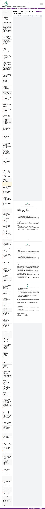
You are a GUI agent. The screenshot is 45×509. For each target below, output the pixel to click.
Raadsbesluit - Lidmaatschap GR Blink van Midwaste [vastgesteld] (7, 80)
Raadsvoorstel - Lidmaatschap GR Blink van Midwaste (7, 71)
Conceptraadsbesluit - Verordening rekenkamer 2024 (7, 187)
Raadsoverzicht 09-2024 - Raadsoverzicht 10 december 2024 (7, 457)
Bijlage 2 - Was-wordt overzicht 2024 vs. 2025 (7, 116)
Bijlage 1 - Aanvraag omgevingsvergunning (7, 363)
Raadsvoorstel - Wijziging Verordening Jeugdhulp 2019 (6, 380)
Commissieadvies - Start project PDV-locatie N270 (7, 448)
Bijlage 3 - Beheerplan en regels (6, 369)
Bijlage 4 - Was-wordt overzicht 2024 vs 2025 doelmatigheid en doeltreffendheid (7, 172)
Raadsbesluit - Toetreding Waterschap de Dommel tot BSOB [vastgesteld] (7, 42)
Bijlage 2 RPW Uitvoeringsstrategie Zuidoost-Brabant (6, 427)
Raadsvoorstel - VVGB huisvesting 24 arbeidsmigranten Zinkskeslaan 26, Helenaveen (6, 340)
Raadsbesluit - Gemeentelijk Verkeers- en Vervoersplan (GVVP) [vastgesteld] (7, 292)
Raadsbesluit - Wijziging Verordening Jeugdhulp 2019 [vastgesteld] (6, 388)
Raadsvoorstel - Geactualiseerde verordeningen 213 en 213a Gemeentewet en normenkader (7, 127)
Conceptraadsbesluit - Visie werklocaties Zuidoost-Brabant (7, 412)
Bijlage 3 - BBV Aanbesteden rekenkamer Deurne (6, 206)
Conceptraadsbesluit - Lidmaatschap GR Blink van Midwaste (7, 75)
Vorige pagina (39, 11)
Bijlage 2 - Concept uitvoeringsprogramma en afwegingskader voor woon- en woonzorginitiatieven (7, 264)
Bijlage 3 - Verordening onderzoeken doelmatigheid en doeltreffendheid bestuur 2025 (7, 166)
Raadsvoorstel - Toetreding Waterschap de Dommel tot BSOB (7, 34)
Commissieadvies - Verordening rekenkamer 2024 (7, 194)
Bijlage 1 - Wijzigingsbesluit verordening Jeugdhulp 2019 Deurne (7, 396)
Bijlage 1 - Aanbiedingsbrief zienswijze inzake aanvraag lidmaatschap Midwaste (7, 88)
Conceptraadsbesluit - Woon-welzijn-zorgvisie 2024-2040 (7, 248)
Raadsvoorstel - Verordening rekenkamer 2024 (7, 183)
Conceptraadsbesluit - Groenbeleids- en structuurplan (7, 316)
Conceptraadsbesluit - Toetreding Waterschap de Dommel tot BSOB (7, 37)
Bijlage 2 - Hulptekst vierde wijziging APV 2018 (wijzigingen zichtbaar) (7, 236)
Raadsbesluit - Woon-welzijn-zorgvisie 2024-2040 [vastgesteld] (7, 251)
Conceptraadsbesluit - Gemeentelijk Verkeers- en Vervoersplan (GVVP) (7, 287)
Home (8, 8)
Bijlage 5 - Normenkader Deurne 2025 (6, 176)
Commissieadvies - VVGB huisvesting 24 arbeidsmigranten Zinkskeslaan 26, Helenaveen (7, 359)
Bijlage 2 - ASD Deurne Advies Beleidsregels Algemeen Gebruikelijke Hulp (7, 401)
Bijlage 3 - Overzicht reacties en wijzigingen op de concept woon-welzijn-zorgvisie (7, 270)
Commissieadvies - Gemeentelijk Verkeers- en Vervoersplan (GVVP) (7, 295)
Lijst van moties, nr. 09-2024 (7, 482)
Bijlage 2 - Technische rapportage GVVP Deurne (7, 303)
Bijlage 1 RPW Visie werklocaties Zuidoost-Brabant (7, 423)
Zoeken (27, 2)
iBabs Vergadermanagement (32, 508)
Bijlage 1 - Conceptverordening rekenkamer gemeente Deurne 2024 (7, 199)
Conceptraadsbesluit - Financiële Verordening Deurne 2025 (7, 100)
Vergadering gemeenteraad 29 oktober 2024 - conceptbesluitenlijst (6, 468)
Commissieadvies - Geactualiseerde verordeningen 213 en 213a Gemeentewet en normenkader (7, 145)
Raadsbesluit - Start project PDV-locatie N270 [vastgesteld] (7, 444)
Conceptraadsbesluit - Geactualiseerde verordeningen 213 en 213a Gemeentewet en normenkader (7, 132)
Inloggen (40, 508)
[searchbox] (33, 4)
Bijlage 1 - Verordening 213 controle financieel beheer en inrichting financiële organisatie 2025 (6, 152)
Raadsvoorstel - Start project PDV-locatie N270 (7, 437)
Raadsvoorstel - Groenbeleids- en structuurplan (6, 313)
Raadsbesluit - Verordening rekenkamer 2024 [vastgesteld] (7, 191)
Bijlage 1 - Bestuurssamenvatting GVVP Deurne (6, 299)
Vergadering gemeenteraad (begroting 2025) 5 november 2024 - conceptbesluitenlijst (6, 472)
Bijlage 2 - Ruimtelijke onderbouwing (5, 366)
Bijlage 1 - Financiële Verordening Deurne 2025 (7, 112)
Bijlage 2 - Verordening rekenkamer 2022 (7, 203)
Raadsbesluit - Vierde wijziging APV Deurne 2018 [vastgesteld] (6, 222)
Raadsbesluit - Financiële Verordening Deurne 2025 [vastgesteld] (7, 105)
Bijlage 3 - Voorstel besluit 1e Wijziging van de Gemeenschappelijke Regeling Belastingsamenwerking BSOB (7, 63)
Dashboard (4, 6)
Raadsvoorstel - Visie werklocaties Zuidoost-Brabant (6, 409)
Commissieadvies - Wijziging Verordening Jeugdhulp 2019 (7, 392)
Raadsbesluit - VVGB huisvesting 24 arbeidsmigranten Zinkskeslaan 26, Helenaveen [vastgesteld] (7, 353)
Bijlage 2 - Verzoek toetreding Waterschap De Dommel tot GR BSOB (7, 57)
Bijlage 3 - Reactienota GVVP (6, 306)
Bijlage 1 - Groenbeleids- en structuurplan (6, 328)
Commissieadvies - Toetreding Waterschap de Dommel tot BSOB (7, 46)
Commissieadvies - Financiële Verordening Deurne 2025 (7, 109)
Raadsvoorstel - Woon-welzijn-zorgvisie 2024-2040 (7, 244)
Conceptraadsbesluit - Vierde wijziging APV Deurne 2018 (7, 218)
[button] (41, 4)
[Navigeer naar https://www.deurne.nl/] (6, 3)
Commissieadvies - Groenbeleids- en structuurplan (7, 325)
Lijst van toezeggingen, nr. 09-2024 (6, 485)
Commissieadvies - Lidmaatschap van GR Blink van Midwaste (7, 83)
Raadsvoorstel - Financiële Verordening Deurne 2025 (7, 97)
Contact (24, 6)
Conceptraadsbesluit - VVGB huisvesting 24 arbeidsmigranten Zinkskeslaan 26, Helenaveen (7, 346)
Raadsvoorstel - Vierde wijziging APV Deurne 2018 (6, 214)
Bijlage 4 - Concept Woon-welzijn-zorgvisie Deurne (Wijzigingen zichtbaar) (7, 275)
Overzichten (15, 6)
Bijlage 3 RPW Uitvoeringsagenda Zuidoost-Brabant (6, 430)
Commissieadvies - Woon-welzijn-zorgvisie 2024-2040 (7, 255)
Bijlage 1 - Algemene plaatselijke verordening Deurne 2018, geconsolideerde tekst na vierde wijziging (7, 231)
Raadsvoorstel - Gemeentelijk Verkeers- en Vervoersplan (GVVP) (7, 282)
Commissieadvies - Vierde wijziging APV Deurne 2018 (7, 226)
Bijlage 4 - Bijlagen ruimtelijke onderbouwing (7, 372)
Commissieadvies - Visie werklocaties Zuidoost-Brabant (7, 420)
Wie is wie (20, 6)
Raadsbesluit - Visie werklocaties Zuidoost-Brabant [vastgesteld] (7, 416)
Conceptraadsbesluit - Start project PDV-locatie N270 (7, 441)
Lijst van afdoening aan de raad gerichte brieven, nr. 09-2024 (7, 493)
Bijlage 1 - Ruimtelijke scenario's (6, 451)
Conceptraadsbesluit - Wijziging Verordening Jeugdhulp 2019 (7, 383)
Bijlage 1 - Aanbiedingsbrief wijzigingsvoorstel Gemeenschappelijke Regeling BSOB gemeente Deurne (6, 51)
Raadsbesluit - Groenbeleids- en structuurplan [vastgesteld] (6, 321)
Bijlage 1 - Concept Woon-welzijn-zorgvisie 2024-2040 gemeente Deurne (7, 260)
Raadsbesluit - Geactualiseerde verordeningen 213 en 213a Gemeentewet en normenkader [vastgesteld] (7, 139)
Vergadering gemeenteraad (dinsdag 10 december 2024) (21, 8)
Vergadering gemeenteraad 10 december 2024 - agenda (6, 19)
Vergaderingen (9, 6)
